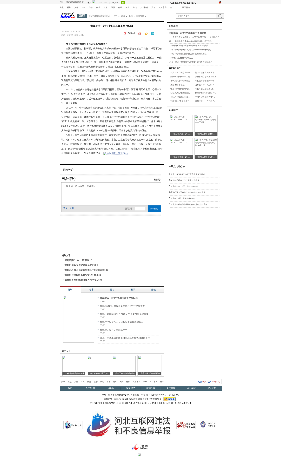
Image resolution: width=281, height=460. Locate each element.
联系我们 (130, 388)
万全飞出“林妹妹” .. (178, 85)
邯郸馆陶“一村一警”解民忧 (78, 260)
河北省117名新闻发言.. (180, 101)
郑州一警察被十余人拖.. (180, 76)
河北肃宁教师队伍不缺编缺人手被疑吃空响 (188, 204)
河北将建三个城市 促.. (204, 89)
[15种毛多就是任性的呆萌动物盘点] (74, 365)
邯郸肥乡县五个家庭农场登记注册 (82, 265)
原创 (113, 7)
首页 (115, 16)
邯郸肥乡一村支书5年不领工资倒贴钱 (119, 298)
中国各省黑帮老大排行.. (205, 97)
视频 (69, 7)
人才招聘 (144, 7)
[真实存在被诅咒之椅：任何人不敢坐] (99, 365)
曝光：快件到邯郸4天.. (180, 89)
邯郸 (131, 16)
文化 (76, 7)
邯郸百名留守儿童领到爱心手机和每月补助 (86, 270)
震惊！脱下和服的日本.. (205, 72)
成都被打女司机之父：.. (205, 85)
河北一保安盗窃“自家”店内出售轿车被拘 (187, 174)
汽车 (153, 7)
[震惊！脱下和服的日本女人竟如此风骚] (149, 365)
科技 (84, 7)
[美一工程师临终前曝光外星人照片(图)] (124, 365)
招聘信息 (150, 388)
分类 (135, 7)
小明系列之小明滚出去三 (205, 76)
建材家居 (163, 7)
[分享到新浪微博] (139, 33)
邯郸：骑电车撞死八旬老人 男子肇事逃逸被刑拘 (124, 314)
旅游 (105, 7)
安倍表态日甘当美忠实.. (180, 93)
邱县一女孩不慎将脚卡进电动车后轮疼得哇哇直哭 (125, 338)
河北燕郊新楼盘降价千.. (205, 81)
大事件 (110, 388)
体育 (91, 7)
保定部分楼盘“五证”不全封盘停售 (184, 180)
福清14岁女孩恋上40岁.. (181, 72)
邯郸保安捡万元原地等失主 (113, 330)
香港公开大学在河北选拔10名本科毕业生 (188, 192)
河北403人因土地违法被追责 (182, 198)
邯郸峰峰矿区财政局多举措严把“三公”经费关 (122, 306)
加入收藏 (191, 388)
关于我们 (90, 388)
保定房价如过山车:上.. (179, 97)
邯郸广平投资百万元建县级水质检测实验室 (121, 322)
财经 (120, 7)
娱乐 (98, 7)
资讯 (62, 7)
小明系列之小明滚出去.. (180, 81)
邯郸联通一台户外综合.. (205, 101)
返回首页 (186, 7)
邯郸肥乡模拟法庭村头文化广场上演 (83, 275)
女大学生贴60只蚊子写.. (205, 93)
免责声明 (170, 388)
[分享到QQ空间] (146, 33)
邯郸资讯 (140, 16)
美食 (127, 7)
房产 (172, 7)
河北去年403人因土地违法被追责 (184, 186)
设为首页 (211, 388)
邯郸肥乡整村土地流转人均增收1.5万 (83, 279)
